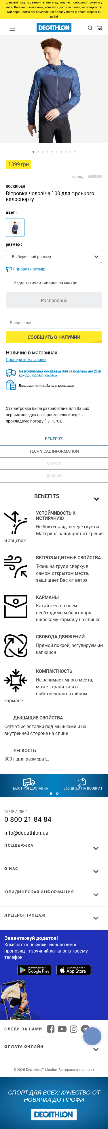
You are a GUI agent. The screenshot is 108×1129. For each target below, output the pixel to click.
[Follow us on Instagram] (73, 1029)
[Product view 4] (47, 152)
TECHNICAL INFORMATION (54, 451)
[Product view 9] (70, 152)
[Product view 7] (61, 152)
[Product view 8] (66, 152)
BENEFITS (54, 438)
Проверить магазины (26, 359)
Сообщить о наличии (54, 337)
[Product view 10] (75, 152)
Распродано (54, 300)
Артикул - (79, 176)
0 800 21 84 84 (28, 819)
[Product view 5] (52, 152)
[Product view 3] (42, 152)
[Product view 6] (56, 152)
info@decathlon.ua (26, 832)
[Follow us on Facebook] (50, 1029)
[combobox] (54, 256)
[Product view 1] (33, 152)
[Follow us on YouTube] (62, 1029)
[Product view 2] (38, 152)
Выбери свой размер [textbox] (31, 256)
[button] (51, 793)
